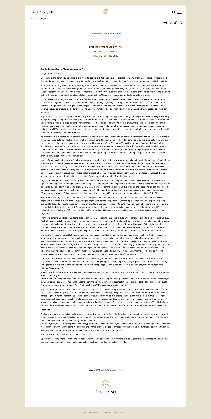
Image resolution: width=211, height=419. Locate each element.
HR (111, 33)
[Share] (180, 23)
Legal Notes (94, 412)
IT (115, 33)
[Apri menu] (179, 12)
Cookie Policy (106, 412)
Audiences (40, 18)
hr (31, 18)
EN (96, 33)
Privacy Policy (119, 412)
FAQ (85, 412)
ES (101, 33)
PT (120, 33)
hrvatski (172, 18)
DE (91, 33)
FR (106, 33)
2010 (49, 18)
